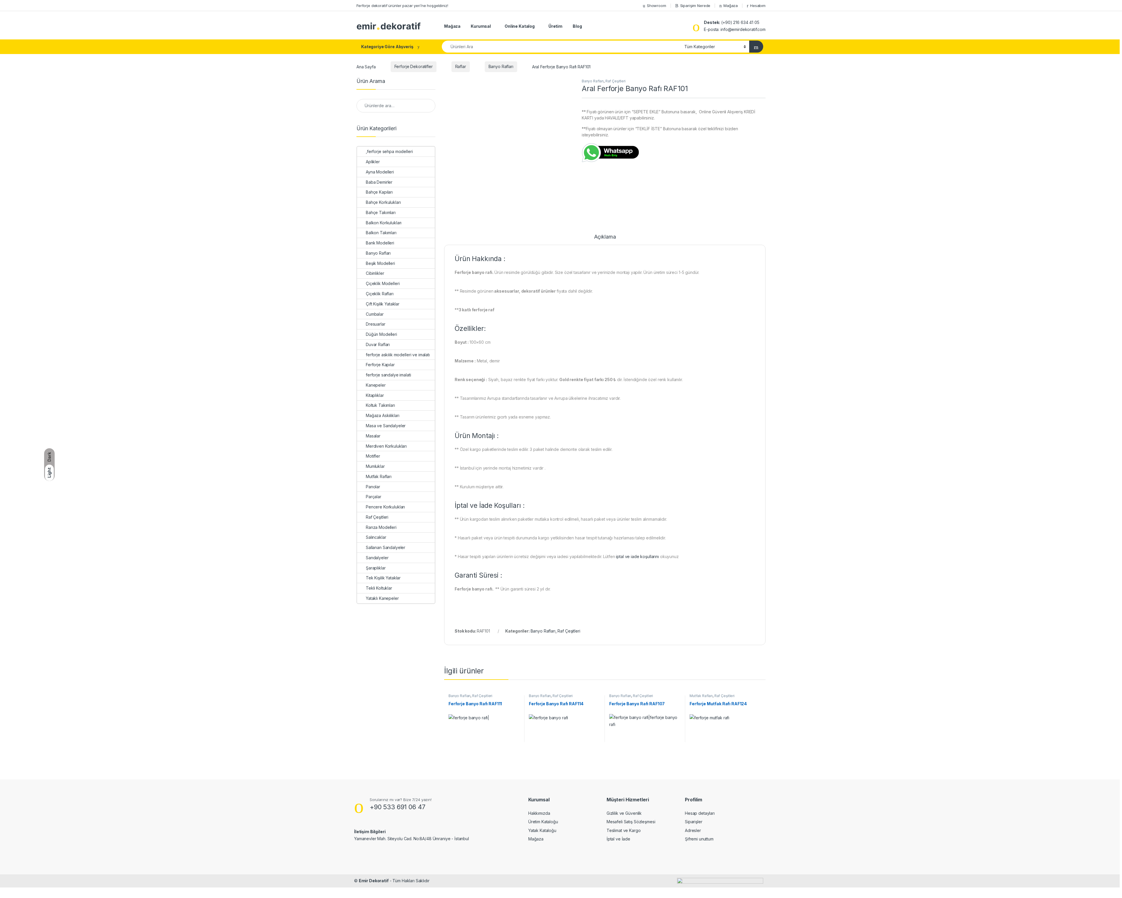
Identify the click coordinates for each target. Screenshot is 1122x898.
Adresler (693, 830)
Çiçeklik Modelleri (382, 283)
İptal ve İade (618, 838)
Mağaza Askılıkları (382, 415)
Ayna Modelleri (380, 171)
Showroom (656, 5)
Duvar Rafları (378, 344)
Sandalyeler (377, 557)
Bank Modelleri (380, 242)
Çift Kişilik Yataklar (382, 303)
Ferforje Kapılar (380, 364)
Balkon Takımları (381, 232)
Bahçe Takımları (381, 212)
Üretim (555, 26)
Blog (577, 26)
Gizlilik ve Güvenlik (624, 813)
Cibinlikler (375, 273)
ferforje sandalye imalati (388, 374)
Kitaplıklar (375, 395)
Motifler (373, 456)
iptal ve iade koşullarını (637, 556)
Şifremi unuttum (699, 838)
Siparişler (693, 821)
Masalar (373, 435)
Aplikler (373, 161)
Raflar (460, 66)
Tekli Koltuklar (379, 588)
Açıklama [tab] (605, 237)
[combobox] (561, 47)
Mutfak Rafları (701, 696)
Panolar (373, 486)
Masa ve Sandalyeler (386, 425)
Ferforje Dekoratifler (413, 66)
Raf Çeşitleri (615, 81)
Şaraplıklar (375, 567)
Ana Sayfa (366, 66)
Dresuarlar (375, 324)
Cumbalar (375, 314)
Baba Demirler (379, 182)
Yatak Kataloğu (542, 830)
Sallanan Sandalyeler (385, 547)
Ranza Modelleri (381, 527)
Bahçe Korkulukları (383, 202)
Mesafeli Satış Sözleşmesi (631, 821)
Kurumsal (481, 26)
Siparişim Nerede (695, 5)
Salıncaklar (376, 537)
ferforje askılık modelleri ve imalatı (398, 354)
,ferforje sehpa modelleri (389, 151)
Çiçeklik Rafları (380, 293)
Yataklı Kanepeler (382, 598)
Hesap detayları (700, 813)
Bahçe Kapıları (379, 192)
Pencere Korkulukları (385, 506)
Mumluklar (375, 466)
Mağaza (730, 5)
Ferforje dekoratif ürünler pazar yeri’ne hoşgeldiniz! (402, 5)
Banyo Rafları (501, 66)
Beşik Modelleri (380, 263)
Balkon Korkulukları (383, 222)
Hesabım (758, 5)
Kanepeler (376, 385)
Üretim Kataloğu (543, 821)
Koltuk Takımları (380, 405)
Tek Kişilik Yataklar (383, 577)
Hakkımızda (539, 813)
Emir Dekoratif (374, 880)
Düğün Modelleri (381, 334)
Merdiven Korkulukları (386, 446)
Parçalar (373, 496)
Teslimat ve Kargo (624, 830)
